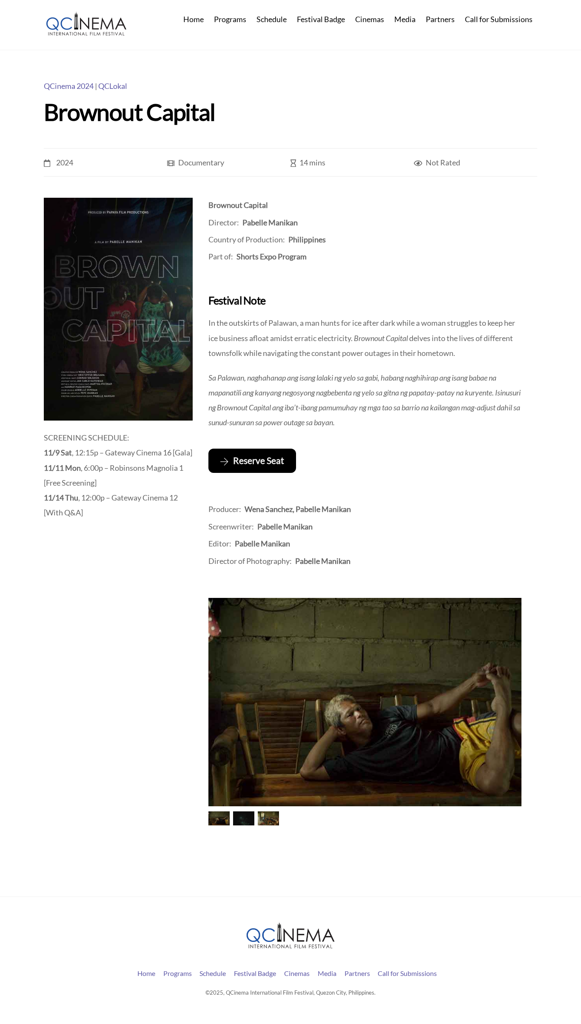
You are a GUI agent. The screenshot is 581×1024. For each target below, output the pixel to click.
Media (405, 19)
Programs (230, 19)
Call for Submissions (499, 19)
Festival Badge (321, 19)
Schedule (271, 19)
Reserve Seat (258, 460)
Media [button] (327, 973)
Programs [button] (177, 973)
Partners (440, 19)
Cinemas (369, 19)
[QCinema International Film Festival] (86, 32)
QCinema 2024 (69, 86)
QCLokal (112, 86)
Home (193, 19)
